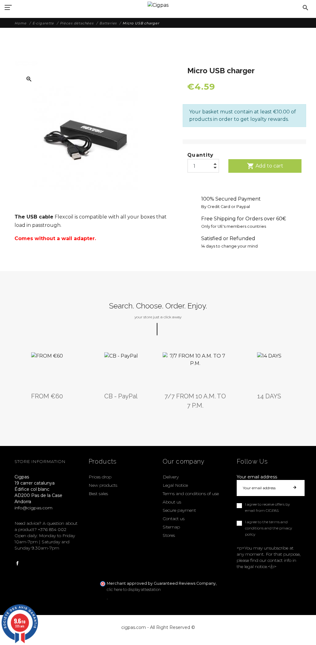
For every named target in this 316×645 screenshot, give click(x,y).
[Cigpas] (158, 4)
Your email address (257, 477)
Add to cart (265, 166)
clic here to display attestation (134, 589)
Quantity (200, 155)
